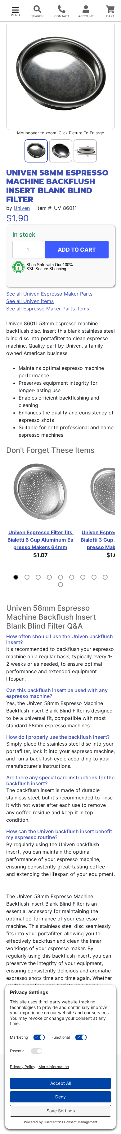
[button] (15, 11)
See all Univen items (30, 301)
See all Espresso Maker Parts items (47, 308)
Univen (22, 208)
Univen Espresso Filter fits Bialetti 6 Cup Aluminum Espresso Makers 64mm (40, 539)
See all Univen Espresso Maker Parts (49, 294)
